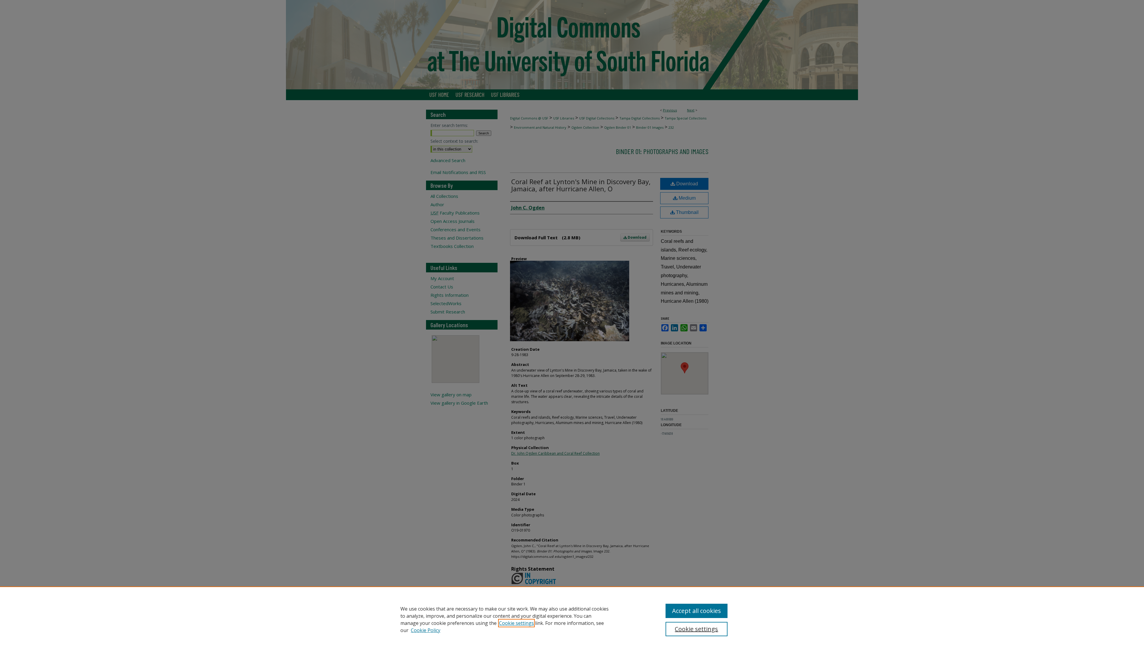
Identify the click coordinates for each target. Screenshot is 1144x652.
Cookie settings (516, 623)
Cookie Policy (425, 630)
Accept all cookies (696, 611)
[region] (572, 619)
